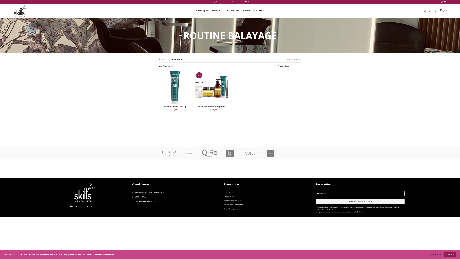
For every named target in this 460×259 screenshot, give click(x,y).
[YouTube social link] (445, 1)
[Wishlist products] (429, 10)
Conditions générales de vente (235, 209)
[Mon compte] (434, 10)
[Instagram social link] (441, 1)
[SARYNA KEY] (189, 153)
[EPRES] (250, 153)
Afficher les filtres (168, 66)
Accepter (450, 255)
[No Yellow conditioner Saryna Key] (175, 87)
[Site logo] (20, 11)
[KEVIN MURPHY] (230, 153)
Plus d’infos (435, 255)
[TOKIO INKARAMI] (169, 153)
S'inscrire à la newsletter (360, 201)
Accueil (161, 59)
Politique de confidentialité (234, 205)
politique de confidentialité (324, 210)
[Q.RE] (209, 153)
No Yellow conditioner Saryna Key (175, 106)
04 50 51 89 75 (140, 197)
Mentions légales (202, 218)
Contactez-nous (230, 196)
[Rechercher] (425, 10)
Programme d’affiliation (232, 201)
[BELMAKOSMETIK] (271, 153)
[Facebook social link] (439, 1)
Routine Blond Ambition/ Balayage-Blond (211, 106)
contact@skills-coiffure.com (145, 201)
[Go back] (180, 35)
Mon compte (229, 192)
